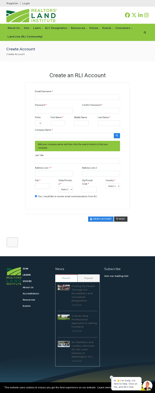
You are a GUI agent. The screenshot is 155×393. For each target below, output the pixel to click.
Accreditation (31, 293)
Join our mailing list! (116, 276)
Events (27, 306)
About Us (28, 287)
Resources (29, 299)
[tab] (66, 278)
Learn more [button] (104, 387)
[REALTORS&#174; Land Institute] (31, 15)
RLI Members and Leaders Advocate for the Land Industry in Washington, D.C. (83, 349)
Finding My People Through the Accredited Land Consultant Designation (83, 293)
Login (26, 3)
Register (12, 3)
